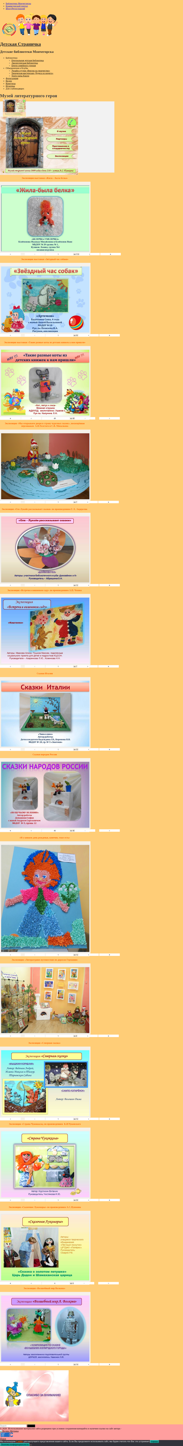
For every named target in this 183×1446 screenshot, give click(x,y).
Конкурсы (11, 83)
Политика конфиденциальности (14, 1444)
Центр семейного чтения (23, 65)
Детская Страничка (20, 44)
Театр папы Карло (20, 76)
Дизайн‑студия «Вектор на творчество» (30, 70)
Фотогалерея (12, 78)
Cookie (19, 1441)
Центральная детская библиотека (27, 60)
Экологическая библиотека (24, 63)
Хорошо (154, 1441)
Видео (9, 81)
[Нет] (31, 1445)
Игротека (10, 86)
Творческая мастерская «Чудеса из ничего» (32, 73)
